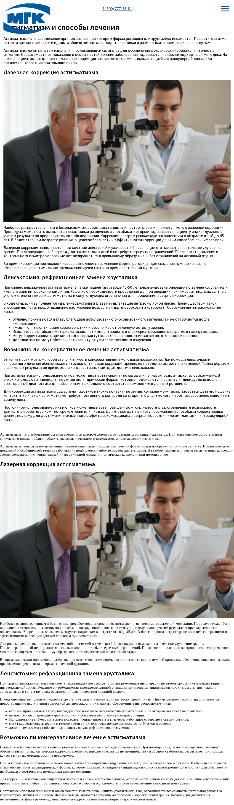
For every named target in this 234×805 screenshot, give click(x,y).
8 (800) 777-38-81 (117, 9)
